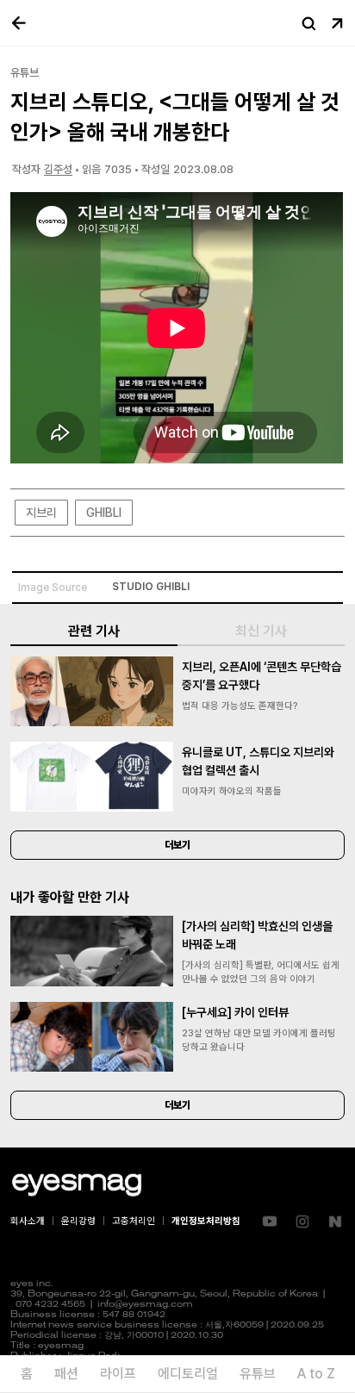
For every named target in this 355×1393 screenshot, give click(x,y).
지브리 (41, 512)
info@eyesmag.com (145, 1304)
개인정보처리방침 (205, 1221)
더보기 (177, 845)
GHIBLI (103, 512)
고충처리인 (133, 1221)
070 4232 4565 (50, 1304)
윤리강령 (78, 1221)
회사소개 (27, 1221)
